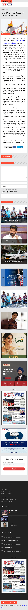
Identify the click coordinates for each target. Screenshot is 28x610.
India (7, 9)
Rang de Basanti (19, 40)
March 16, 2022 (6, 33)
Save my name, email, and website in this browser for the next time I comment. (10, 191)
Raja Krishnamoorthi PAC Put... (12, 540)
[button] (14, 277)
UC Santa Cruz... (13, 510)
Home (3, 9)
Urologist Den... (13, 523)
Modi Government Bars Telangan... (14, 241)
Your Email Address (8, 462)
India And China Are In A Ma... (12, 551)
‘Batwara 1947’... (8, 547)
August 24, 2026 (13, 512)
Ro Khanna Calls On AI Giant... (12, 537)
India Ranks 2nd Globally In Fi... (13, 220)
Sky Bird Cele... (13, 516)
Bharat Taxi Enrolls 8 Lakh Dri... (13, 261)
